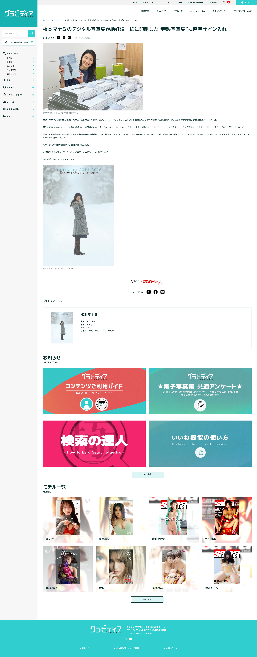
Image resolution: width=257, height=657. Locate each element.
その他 (214, 2)
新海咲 (9, 62)
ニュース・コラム (197, 11)
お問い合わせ (171, 648)
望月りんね (11, 73)
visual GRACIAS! (196, 2)
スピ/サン (165, 2)
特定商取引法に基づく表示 (127, 648)
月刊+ (179, 2)
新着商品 (145, 11)
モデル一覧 (178, 11)
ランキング (161, 11)
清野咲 (9, 58)
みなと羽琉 (11, 69)
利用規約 (85, 648)
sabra (134, 2)
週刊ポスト (149, 2)
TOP (45, 20)
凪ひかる (10, 65)
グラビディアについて (242, 11)
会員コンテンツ (219, 11)
